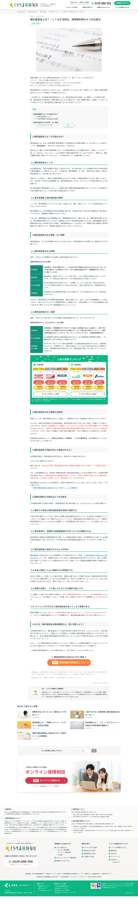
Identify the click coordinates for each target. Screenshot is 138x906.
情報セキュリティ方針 (53, 874)
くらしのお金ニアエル (44, 890)
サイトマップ (115, 856)
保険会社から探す (90, 850)
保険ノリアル (41, 888)
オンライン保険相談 (64, 852)
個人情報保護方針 (38, 874)
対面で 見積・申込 (99, 382)
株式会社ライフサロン (61, 888)
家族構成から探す (90, 853)
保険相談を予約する (122, 3)
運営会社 (114, 850)
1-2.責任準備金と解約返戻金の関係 (47, 119)
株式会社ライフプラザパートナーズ (64, 892)
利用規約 (28, 874)
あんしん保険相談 (63, 850)
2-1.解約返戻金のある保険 (44, 125)
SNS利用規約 (64, 877)
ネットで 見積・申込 (39, 382)
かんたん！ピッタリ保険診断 (66, 858)
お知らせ (114, 853)
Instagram (115, 862)
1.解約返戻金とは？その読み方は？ (45, 114)
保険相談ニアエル (43, 886)
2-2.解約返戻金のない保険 (44, 127)
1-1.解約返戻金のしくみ (43, 116)
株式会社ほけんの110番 (61, 890)
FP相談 (60, 855)
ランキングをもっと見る (50, 394)
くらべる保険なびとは (118, 847)
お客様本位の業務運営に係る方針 (46, 877)
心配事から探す (89, 856)
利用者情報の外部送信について (72, 874)
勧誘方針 (87, 874)
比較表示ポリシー (107, 874)
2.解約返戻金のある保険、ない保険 (45, 122)
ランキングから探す (90, 847)
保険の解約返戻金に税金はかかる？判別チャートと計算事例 (55, 488)
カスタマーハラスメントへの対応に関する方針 (86, 877)
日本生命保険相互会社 (61, 886)
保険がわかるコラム (63, 861)
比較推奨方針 (96, 874)
